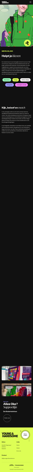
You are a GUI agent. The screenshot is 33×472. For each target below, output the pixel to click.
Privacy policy (16, 467)
